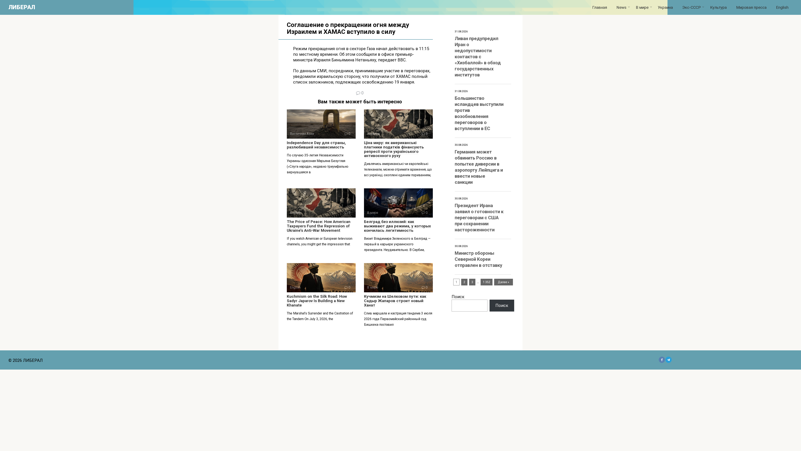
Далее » (503, 282)
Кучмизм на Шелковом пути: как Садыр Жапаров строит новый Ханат (395, 301)
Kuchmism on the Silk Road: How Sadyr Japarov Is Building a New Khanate (317, 301)
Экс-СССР (691, 7)
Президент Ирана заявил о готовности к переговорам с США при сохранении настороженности (479, 217)
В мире (642, 7)
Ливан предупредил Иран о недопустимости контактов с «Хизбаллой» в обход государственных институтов (478, 56)
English (782, 7)
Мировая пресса (751, 7)
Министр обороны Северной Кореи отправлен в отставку (478, 259)
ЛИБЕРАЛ (22, 7)
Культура (718, 7)
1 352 (486, 282)
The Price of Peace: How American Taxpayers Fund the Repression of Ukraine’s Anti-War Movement (318, 226)
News (621, 7)
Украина (665, 7)
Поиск (458, 296)
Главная (599, 7)
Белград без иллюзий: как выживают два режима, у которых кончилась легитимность (397, 226)
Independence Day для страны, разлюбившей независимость (316, 144)
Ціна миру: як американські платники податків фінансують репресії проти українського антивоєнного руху (394, 149)
